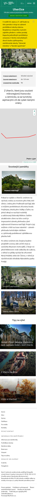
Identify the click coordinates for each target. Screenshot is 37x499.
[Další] (31, 182)
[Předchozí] (5, 182)
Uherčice (18, 9)
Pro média (4, 424)
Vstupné (3, 452)
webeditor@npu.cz (7, 493)
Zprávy (3, 418)
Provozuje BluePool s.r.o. (8, 496)
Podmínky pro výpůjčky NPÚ (18, 491)
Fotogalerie (4, 466)
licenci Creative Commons (14, 474)
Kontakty (4, 428)
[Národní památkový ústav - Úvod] (8, 3)
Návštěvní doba (6, 446)
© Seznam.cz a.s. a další (29, 162)
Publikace (4, 421)
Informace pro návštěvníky (9, 440)
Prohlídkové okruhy (7, 443)
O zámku (4, 463)
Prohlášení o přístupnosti (20, 487)
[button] (34, 111)
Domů (3, 412)
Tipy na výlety (5, 455)
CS (22, 3)
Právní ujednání (6, 487)
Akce (2, 415)
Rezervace (4, 449)
